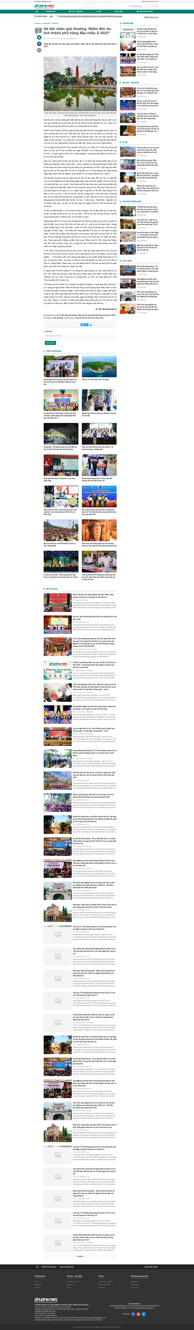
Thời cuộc (85, 600)
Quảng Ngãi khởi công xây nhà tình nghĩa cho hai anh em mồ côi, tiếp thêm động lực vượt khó (60, 381)
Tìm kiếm (156, 6)
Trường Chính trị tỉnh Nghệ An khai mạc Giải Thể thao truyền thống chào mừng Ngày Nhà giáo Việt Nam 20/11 (60, 415)
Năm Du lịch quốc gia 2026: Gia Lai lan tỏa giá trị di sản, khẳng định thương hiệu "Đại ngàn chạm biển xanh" (93, 795)
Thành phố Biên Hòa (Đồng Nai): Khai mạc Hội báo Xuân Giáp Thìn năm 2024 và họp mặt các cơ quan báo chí (98, 577)
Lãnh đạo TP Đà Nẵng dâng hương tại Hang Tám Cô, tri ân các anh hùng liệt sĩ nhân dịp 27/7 (94, 994)
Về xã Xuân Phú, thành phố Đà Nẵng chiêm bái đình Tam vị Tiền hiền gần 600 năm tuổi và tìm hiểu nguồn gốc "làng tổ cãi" (94, 951)
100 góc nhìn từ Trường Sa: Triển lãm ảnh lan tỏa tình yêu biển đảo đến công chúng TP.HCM (148, 116)
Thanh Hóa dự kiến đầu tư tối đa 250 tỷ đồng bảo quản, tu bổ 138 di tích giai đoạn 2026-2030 (94, 1324)
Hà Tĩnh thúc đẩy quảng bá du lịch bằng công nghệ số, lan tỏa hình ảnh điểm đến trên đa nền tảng (94, 1258)
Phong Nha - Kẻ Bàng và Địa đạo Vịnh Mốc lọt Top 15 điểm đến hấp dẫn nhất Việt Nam (60, 448)
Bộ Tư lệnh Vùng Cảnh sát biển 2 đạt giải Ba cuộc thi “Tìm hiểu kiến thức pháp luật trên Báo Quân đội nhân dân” (99, 512)
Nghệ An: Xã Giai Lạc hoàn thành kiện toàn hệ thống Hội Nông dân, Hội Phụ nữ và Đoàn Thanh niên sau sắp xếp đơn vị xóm (94, 1281)
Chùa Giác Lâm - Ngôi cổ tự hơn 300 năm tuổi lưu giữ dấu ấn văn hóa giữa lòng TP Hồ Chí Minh (147, 222)
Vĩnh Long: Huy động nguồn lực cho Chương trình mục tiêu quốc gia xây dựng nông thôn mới (99, 544)
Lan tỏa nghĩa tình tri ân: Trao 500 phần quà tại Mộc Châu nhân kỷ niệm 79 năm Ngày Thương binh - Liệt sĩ (94, 729)
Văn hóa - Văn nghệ (91, 649)
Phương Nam (89, 670)
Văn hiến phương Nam (131, 201)
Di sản (87, 780)
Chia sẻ (85, 325)
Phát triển (88, 846)
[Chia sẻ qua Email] (39, 50)
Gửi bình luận (50, 343)
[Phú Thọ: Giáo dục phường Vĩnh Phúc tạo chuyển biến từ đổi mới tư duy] (58, 624)
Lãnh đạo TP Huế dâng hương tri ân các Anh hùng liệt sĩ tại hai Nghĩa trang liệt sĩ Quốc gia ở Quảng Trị (94, 928)
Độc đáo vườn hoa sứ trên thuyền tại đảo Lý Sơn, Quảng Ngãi (59, 544)
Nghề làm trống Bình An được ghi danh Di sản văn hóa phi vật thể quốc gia (147, 247)
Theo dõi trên (64, 39)
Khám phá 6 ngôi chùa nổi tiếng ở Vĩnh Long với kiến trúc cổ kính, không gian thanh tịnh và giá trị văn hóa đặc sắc (95, 906)
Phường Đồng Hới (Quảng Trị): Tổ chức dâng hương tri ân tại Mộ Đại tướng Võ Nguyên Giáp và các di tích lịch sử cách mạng (94, 753)
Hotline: (151, 1)
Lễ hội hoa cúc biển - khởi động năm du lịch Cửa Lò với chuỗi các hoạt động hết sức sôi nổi (61, 576)
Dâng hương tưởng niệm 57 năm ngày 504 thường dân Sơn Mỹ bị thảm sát (97, 479)
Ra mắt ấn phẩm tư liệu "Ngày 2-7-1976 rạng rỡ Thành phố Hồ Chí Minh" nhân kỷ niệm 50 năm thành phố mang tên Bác (148, 234)
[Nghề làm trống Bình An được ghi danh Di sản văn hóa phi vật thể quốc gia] (128, 249)
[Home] (39, 37)
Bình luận (38, 30)
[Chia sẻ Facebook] (39, 44)
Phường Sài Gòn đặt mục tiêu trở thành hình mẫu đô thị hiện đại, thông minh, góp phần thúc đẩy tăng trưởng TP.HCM (93, 1303)
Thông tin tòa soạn (152, 17)
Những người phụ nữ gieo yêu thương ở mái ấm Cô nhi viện (99, 414)
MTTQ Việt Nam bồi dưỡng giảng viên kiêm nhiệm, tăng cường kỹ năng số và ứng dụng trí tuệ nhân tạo (93, 595)
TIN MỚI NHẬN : (42, 16)
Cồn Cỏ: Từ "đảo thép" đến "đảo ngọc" (95, 379)
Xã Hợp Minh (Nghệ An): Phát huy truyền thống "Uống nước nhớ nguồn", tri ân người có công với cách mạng (94, 707)
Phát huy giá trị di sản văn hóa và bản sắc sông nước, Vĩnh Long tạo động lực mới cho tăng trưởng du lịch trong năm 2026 (94, 775)
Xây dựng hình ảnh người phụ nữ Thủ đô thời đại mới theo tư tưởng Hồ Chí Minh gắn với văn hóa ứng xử (148, 128)
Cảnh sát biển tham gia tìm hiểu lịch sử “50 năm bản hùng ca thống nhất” (97, 448)
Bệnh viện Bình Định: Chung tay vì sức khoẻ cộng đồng (59, 479)
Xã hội (87, 622)
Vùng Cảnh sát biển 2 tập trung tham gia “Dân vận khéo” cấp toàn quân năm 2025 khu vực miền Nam (60, 512)
